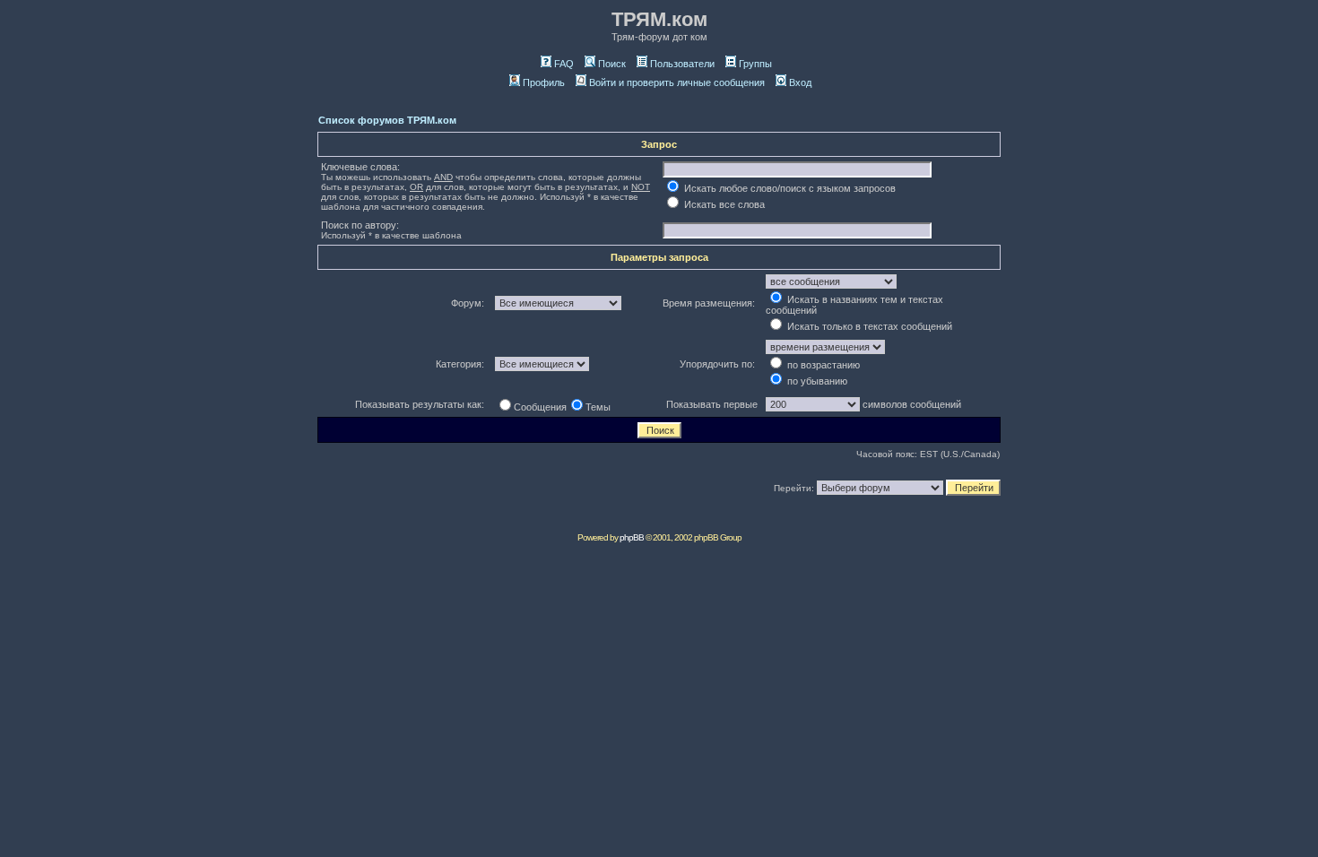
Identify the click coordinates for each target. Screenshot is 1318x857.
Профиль (544, 82)
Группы (755, 63)
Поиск (612, 63)
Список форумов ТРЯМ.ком (387, 120)
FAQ (564, 63)
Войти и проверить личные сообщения (677, 82)
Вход (800, 82)
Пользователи (682, 63)
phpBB (632, 537)
